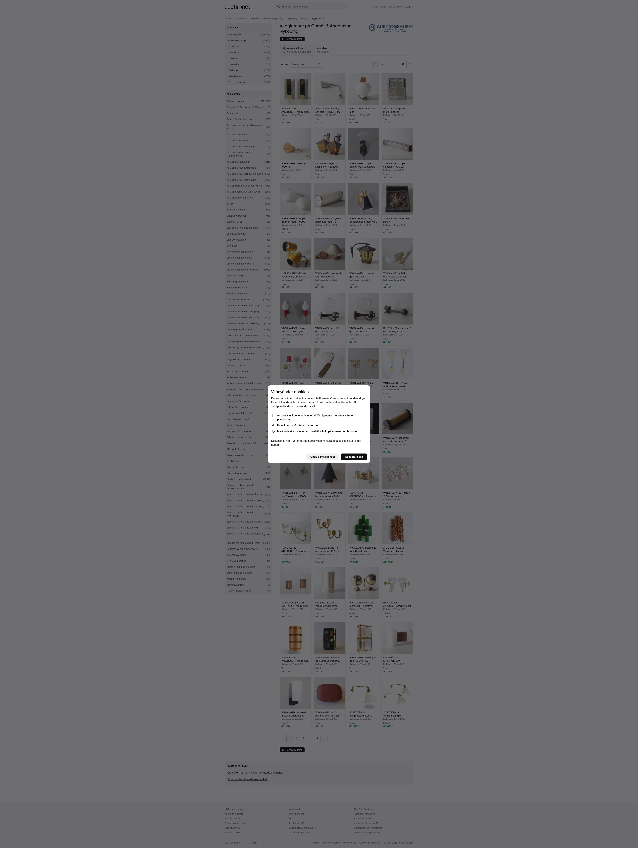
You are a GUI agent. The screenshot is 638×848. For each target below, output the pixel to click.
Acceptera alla (354, 456)
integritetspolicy (307, 441)
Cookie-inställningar (322, 456)
